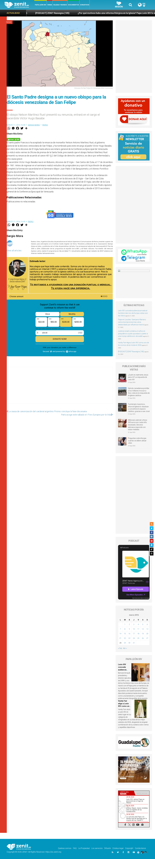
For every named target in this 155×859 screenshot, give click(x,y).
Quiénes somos (64, 848)
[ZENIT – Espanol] (19, 5)
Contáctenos (140, 848)
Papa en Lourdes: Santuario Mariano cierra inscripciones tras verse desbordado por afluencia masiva (132, 322)
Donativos (84, 5)
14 (120, 634)
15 (125, 634)
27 (147, 638)
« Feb (120, 648)
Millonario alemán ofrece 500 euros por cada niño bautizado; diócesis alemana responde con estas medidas (137, 424)
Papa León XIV (40, 5)
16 (129, 634)
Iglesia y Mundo (60, 5)
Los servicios (97, 848)
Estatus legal (118, 848)
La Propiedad (84, 848)
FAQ (75, 848)
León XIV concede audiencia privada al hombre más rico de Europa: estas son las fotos (133, 313)
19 (143, 634)
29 (125, 643)
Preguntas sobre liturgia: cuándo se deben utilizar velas (137, 440)
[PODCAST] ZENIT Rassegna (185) (131, 352)
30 (129, 643)
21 (120, 638)
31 (134, 643)
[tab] (126, 793)
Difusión (107, 848)
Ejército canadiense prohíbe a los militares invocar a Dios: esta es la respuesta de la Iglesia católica (139, 391)
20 (147, 634)
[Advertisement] (59, 388)
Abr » (125, 648)
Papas (8, 22)
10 (134, 629)
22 (125, 638)
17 (134, 634)
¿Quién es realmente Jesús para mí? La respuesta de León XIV (138, 377)
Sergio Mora (34, 125)
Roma (49, 5)
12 (143, 629)
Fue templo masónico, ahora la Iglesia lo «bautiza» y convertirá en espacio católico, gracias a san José (139, 407)
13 (147, 629)
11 (138, 629)
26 (143, 638)
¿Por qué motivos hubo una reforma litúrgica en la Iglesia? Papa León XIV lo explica (88, 13)
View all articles (14, 250)
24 (134, 638)
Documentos (73, 5)
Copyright (129, 848)
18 (138, 634)
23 (129, 638)
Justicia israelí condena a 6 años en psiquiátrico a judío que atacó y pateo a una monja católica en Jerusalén (133, 333)
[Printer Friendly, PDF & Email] (13, 139)
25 (138, 638)
